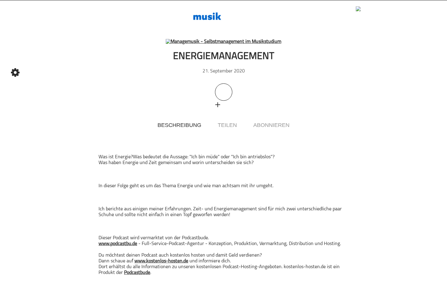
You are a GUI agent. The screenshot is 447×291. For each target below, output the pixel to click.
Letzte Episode (103, 114)
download (229, 104)
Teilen (227, 125)
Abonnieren (271, 125)
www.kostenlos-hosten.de (161, 261)
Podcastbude (137, 272)
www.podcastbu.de (118, 243)
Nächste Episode (343, 114)
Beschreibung (179, 125)
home (15, 25)
